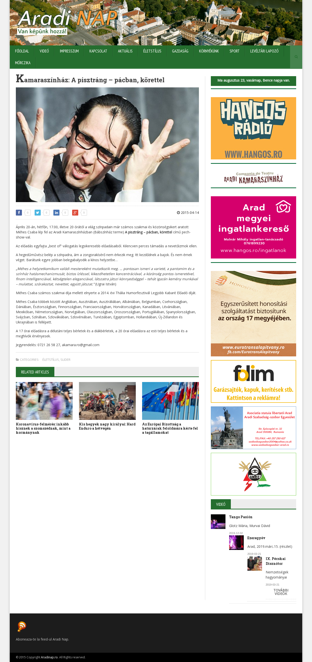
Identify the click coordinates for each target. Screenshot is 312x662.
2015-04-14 (189, 212)
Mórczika (22, 62)
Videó (44, 51)
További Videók (280, 592)
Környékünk (209, 51)
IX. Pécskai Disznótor (276, 561)
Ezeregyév (256, 538)
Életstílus (152, 51)
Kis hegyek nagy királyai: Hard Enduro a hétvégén (107, 426)
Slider (65, 359)
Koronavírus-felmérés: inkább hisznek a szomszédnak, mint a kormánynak (43, 428)
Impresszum (69, 51)
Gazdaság (180, 51)
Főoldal (22, 51)
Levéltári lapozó (264, 51)
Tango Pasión (241, 517)
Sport (235, 51)
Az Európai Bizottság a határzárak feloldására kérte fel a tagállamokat (170, 428)
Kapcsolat (98, 51)
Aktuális (125, 51)
